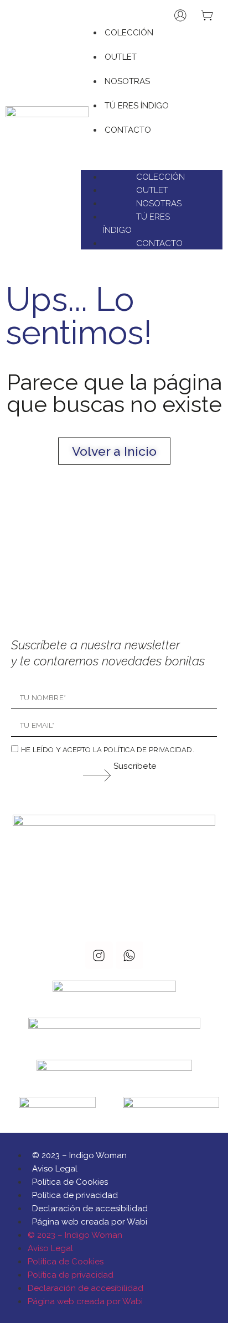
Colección (129, 33)
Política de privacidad (75, 1195)
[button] (151, 142)
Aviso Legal (54, 1169)
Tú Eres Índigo (137, 106)
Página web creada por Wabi (89, 1222)
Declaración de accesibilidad (90, 1208)
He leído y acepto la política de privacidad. (107, 750)
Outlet (121, 57)
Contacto (128, 130)
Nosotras (127, 81)
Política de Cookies (70, 1182)
